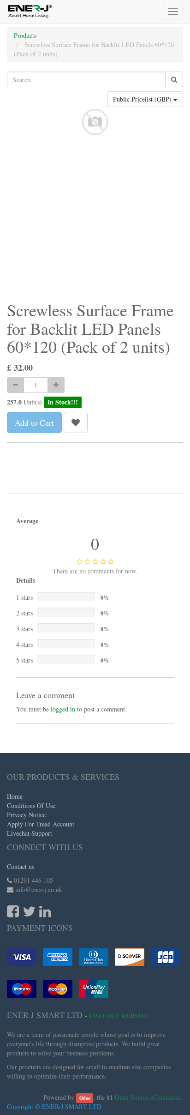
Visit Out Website (118, 1016)
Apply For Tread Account (40, 824)
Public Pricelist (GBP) (143, 99)
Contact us (20, 866)
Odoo (84, 1098)
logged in (63, 709)
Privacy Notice (26, 814)
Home (15, 796)
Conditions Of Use (31, 805)
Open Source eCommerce (148, 1097)
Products (25, 35)
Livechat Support (29, 833)
